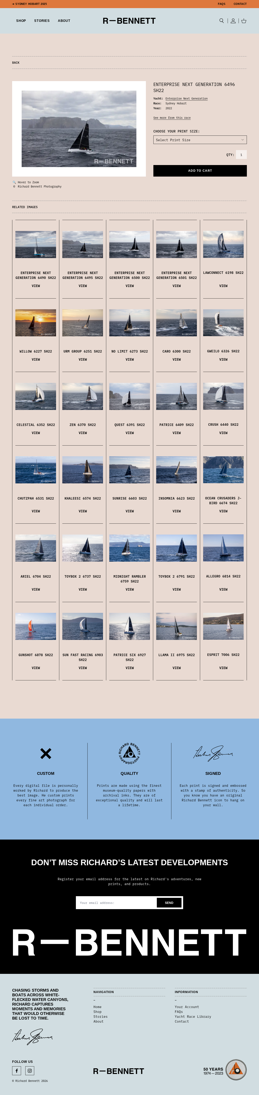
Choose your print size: (176, 131)
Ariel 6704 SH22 (36, 576)
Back (15, 62)
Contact (240, 4)
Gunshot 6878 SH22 (36, 654)
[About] (225, 1071)
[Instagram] (29, 1070)
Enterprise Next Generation (187, 98)
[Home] (129, 21)
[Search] (222, 20)
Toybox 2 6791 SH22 (176, 576)
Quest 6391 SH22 (130, 424)
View (36, 285)
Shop (97, 1011)
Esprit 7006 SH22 (223, 654)
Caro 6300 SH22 (176, 351)
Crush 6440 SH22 (223, 424)
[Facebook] (16, 1070)
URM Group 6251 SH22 (83, 351)
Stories (100, 1016)
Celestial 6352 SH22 (36, 424)
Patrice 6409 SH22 (176, 424)
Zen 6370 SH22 (83, 424)
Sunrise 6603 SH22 (130, 498)
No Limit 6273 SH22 (129, 351)
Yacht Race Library (193, 1016)
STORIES (42, 20)
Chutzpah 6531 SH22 (36, 498)
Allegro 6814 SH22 (223, 576)
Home (97, 1006)
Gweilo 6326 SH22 (223, 351)
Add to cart (200, 170)
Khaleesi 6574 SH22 (83, 498)
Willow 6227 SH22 (36, 351)
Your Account (187, 1006)
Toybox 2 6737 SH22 (83, 576)
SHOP (21, 20)
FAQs (222, 4)
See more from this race (172, 117)
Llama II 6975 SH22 (176, 654)
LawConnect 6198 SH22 (223, 272)
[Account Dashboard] (233, 20)
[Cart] (243, 20)
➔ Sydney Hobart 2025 (29, 4)
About (64, 20)
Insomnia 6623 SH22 (176, 498)
